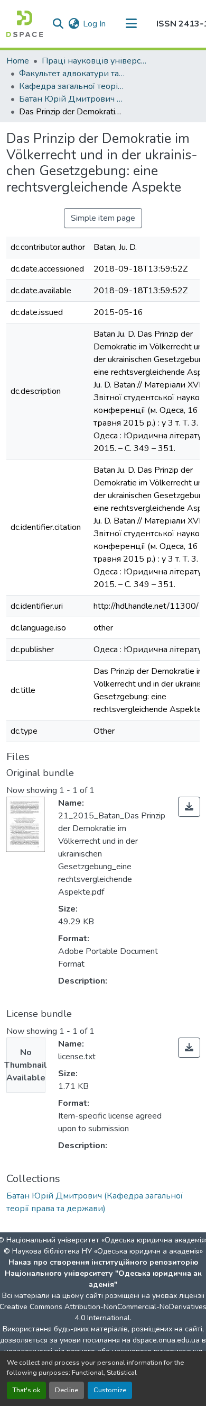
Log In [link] (94, 24)
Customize (109, 1390)
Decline (66, 1390)
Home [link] (17, 61)
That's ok (26, 1390)
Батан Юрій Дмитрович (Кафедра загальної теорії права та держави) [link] (72, 99)
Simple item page (103, 218)
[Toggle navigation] (131, 24)
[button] (24, 24)
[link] (189, 807)
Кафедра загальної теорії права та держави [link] (72, 86)
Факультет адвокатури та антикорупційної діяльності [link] (72, 73)
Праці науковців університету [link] (94, 61)
